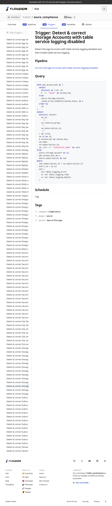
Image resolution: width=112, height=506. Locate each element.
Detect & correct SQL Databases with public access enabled (17, 321)
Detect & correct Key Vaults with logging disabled (17, 119)
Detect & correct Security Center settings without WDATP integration (17, 256)
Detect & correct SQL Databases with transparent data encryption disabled (17, 325)
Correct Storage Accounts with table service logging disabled (66, 67)
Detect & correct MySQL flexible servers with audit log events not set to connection (17, 157)
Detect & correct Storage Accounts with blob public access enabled (17, 348)
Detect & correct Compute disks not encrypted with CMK (17, 73)
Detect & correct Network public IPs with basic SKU (17, 173)
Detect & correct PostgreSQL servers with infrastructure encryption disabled (17, 222)
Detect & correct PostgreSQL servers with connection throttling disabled (17, 218)
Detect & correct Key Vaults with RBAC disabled (17, 127)
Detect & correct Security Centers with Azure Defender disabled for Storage (17, 306)
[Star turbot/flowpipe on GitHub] (70, 17)
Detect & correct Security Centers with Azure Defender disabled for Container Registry (17, 272)
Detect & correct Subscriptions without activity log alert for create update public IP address (17, 435)
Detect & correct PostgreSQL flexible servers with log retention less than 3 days (17, 199)
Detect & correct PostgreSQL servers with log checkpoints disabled (17, 226)
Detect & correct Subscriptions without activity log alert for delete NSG (17, 416)
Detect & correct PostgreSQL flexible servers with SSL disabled (17, 211)
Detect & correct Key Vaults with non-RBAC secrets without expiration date (17, 138)
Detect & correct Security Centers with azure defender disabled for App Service (17, 264)
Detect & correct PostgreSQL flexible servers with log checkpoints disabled (17, 207)
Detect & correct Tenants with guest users (17, 447)
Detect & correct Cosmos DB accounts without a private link (17, 96)
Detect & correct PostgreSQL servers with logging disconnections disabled (17, 233)
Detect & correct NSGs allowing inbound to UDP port (17, 188)
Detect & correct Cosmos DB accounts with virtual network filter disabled (17, 93)
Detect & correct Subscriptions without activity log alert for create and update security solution (17, 409)
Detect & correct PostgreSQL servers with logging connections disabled (17, 230)
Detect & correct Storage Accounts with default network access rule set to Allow (17, 359)
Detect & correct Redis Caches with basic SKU (17, 249)
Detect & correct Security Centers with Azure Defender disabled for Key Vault (17, 283)
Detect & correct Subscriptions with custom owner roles (17, 115)
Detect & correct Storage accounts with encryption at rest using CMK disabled (17, 363)
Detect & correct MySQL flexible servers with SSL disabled (17, 161)
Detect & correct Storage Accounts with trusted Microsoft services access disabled (17, 390)
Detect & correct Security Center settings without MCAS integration (17, 253)
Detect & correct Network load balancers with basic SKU (17, 169)
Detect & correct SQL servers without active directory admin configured (17, 344)
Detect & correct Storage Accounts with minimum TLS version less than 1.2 (17, 371)
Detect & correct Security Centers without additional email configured (17, 313)
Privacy (96, 501)
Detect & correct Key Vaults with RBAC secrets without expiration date (17, 146)
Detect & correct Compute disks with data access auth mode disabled (17, 77)
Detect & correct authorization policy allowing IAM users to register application (17, 104)
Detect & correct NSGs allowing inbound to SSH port (17, 184)
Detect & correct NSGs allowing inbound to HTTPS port (17, 176)
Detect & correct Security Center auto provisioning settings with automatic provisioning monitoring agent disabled (17, 260)
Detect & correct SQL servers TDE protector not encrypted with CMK (17, 329)
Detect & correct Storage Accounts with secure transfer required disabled (17, 382)
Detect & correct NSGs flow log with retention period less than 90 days (17, 192)
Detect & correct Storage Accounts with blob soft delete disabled (17, 355)
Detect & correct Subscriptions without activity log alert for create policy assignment (17, 401)
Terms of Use (72, 501)
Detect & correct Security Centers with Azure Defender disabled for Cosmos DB (17, 275)
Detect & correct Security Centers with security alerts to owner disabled (17, 310)
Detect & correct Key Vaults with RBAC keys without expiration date (17, 142)
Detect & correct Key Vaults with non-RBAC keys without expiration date (17, 134)
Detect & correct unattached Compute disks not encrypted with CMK (17, 85)
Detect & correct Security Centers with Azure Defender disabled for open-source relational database (17, 287)
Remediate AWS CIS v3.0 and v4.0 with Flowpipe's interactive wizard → (56, 2)
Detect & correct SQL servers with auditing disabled (17, 332)
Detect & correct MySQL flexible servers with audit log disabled (17, 153)
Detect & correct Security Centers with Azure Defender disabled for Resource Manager (17, 291)
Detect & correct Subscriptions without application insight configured (17, 439)
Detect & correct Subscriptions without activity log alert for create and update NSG (17, 405)
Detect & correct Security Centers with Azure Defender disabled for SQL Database (17, 298)
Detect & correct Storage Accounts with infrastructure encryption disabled (17, 367)
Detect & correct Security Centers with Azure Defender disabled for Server (17, 294)
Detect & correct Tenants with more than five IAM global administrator (17, 451)
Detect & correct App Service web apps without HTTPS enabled (17, 54)
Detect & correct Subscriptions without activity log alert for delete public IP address (17, 424)
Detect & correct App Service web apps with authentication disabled (17, 43)
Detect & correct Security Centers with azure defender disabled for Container (17, 268)
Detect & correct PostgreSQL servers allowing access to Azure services (17, 214)
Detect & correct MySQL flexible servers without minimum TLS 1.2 (17, 165)
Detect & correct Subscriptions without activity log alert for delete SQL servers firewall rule (17, 432)
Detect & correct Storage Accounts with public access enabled (17, 374)
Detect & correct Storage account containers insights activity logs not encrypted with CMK (17, 150)
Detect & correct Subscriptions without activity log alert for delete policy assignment (17, 420)
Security (85, 501)
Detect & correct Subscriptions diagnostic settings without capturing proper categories (17, 397)
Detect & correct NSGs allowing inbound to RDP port (17, 180)
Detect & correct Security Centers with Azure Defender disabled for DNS (17, 279)
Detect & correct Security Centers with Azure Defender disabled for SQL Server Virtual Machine (17, 302)
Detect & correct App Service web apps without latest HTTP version (17, 58)
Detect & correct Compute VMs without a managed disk (17, 89)
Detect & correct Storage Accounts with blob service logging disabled (17, 352)
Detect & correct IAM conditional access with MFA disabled (17, 108)
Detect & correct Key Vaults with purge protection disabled (17, 123)
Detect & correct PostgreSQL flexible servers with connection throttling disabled (17, 203)
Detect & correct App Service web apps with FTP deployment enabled (17, 47)
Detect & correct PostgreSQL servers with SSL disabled (17, 245)
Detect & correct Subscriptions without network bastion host (17, 443)
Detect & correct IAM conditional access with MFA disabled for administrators (17, 112)
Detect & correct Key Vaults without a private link (17, 131)
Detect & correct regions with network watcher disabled (17, 195)
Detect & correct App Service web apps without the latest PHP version (17, 62)
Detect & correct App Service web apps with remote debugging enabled (17, 51)
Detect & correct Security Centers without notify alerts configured (17, 317)
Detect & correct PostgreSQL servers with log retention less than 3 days (17, 241)
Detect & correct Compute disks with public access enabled (17, 81)
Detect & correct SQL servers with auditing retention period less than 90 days (17, 336)
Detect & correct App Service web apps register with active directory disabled (17, 39)
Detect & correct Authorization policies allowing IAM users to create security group (17, 100)
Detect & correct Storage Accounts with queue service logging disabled (17, 378)
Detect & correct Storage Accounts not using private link (17, 393)
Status (10, 501)
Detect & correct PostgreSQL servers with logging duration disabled (17, 237)
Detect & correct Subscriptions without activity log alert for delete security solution (17, 428)
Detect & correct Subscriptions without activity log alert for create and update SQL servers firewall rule (17, 412)
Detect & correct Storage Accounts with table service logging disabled (17, 386)
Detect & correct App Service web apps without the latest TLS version (17, 70)
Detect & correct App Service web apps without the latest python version (17, 66)
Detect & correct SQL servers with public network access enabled (17, 340)
